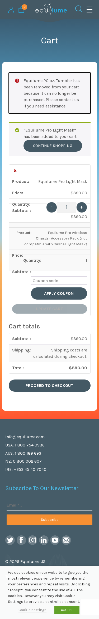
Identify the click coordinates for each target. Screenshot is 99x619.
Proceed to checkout (49, 385)
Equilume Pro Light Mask (62, 181)
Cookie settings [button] (32, 610)
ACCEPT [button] (67, 610)
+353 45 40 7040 (30, 469)
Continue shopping (52, 145)
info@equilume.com (25, 436)
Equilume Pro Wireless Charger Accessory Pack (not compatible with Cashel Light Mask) (55, 238)
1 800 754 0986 (30, 445)
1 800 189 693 (28, 453)
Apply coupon (59, 293)
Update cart (49, 308)
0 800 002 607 (27, 461)
